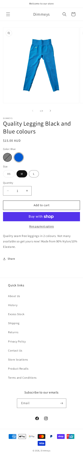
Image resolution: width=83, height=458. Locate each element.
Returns (13, 332)
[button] (8, 14)
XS (11, 174)
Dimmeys (45, 450)
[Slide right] (50, 110)
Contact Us (15, 350)
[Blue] (18, 157)
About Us (14, 296)
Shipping (14, 323)
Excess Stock (16, 314)
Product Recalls (18, 368)
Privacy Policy (17, 341)
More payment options (41, 226)
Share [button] (11, 258)
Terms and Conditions (22, 377)
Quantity (8, 182)
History (12, 305)
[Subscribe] (61, 403)
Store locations (18, 359)
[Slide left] (32, 110)
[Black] (7, 157)
